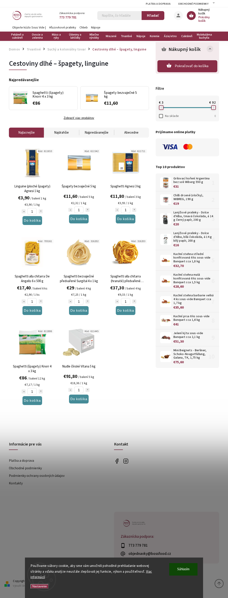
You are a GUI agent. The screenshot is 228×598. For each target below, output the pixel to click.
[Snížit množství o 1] (24, 211)
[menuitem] (18, 36)
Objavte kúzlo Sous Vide (28, 27)
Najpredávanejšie (96, 132)
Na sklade (190, 116)
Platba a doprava (158, 4)
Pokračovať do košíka (192, 66)
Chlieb (83, 27)
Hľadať (153, 15)
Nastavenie (39, 586)
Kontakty (16, 483)
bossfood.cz (125, 461)
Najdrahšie (61, 132)
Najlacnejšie (26, 132)
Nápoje (95, 27)
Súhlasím (183, 569)
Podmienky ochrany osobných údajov (37, 475)
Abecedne (131, 132)
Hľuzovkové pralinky (62, 27)
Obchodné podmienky (193, 4)
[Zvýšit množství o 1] (41, 211)
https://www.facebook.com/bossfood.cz (117, 461)
